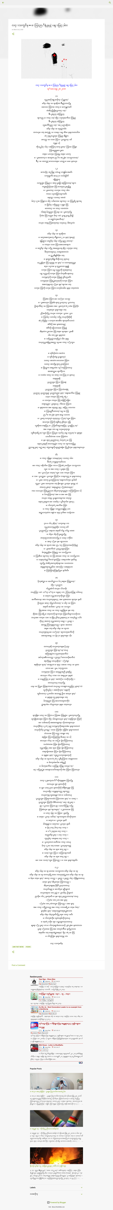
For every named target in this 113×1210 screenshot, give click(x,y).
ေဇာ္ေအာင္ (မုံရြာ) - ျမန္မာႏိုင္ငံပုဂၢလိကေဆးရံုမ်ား (48, 1091)
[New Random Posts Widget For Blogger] (80, 1062)
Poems (28, 947)
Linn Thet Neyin (18, 947)
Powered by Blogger (58, 1202)
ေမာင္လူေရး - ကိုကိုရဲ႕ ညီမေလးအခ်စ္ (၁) (44, 1129)
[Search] (9, 2)
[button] (13, 34)
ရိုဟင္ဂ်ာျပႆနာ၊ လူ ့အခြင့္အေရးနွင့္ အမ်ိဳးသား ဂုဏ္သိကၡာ (48, 1166)
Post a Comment (18, 965)
